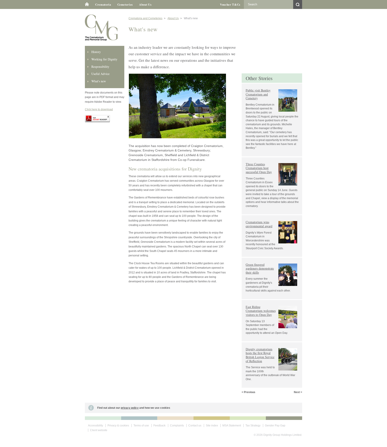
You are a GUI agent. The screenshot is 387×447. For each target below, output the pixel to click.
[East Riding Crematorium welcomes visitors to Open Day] (272, 303)
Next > (298, 392)
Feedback (159, 425)
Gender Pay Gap (275, 425)
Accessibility (95, 425)
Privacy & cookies (118, 425)
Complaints (177, 425)
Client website (98, 430)
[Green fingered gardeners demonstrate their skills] (272, 261)
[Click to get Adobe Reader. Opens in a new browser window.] (97, 121)
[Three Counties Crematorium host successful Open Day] (272, 160)
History (96, 52)
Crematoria (103, 4)
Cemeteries (125, 4)
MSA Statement (231, 425)
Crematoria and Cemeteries (145, 18)
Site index (212, 425)
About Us (145, 4)
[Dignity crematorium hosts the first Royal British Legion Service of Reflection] (272, 345)
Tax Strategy (252, 425)
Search (297, 4)
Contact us (194, 425)
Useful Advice (100, 74)
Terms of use (141, 425)
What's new (98, 81)
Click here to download (99, 109)
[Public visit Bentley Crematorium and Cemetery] (272, 86)
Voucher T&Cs (230, 4)
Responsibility (100, 66)
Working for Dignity (104, 59)
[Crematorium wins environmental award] (272, 218)
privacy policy (130, 407)
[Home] (88, 4)
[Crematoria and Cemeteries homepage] (101, 39)
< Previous (248, 392)
